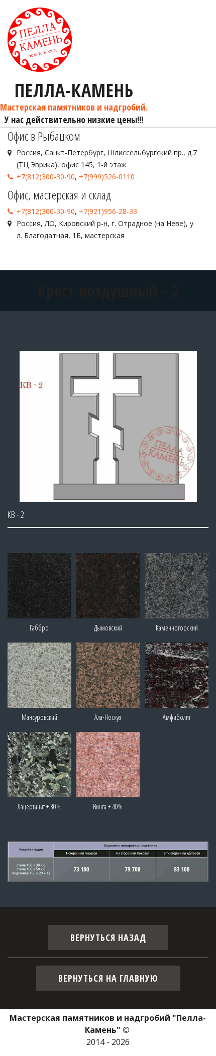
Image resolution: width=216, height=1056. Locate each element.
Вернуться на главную (108, 978)
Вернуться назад (108, 937)
